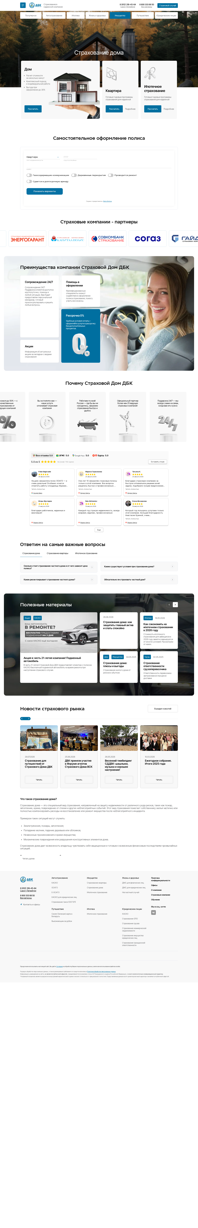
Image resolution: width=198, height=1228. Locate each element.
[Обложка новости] (39, 738)
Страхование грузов (130, 923)
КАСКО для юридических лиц (64, 897)
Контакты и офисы (31, 904)
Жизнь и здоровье (97, 15)
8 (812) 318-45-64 (128, 4)
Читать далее (28, 858)
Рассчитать (33, 109)
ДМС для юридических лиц (133, 888)
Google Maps (37, 493)
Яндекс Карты (85, 493)
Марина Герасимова (93, 472)
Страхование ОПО (130, 919)
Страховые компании (160, 895)
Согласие (59, 966)
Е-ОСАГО (55, 892)
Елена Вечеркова (139, 501)
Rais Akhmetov (91, 501)
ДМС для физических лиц (133, 883)
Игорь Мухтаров (45, 501)
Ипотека (75, 15)
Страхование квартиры (97, 883)
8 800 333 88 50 (146, 4)
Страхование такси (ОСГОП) (64, 902)
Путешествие (143, 15)
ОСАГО (55, 888)
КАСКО (55, 883)
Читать (39, 779)
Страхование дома (95, 888)
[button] (169, 604)
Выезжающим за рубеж (62, 921)
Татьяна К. (136, 472)
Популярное (30, 15)
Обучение (155, 900)
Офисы (154, 885)
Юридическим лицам (166, 15)
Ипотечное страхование (97, 892)
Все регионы (146, 7)
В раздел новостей (162, 708)
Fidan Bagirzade (44, 472)
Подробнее (130, 109)
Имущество (120, 15)
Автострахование (54, 15)
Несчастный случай (130, 892)
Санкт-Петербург (127, 7)
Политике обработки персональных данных (101, 971)
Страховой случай (167, 5)
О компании (156, 890)
